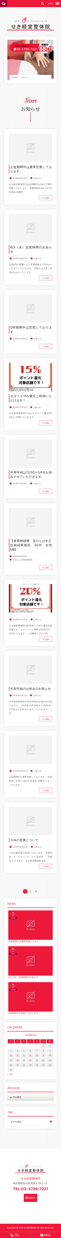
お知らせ (37, 178)
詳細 (47, 198)
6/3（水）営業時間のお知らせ (31, 249)
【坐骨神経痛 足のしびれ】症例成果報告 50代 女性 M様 (31, 545)
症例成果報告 (26, 560)
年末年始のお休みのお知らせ (30, 689)
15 (43, 1055)
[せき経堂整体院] (30, 28)
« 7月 (10, 1074)
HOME (14, 77)
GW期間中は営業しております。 (31, 330)
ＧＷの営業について (24, 840)
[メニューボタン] (57, 3)
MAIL (32, 1197)
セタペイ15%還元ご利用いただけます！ (31, 398)
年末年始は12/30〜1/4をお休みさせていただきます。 (31, 474)
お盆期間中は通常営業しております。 (31, 169)
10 (11, 1055)
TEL (17, 1235)
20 (30, 1060)
